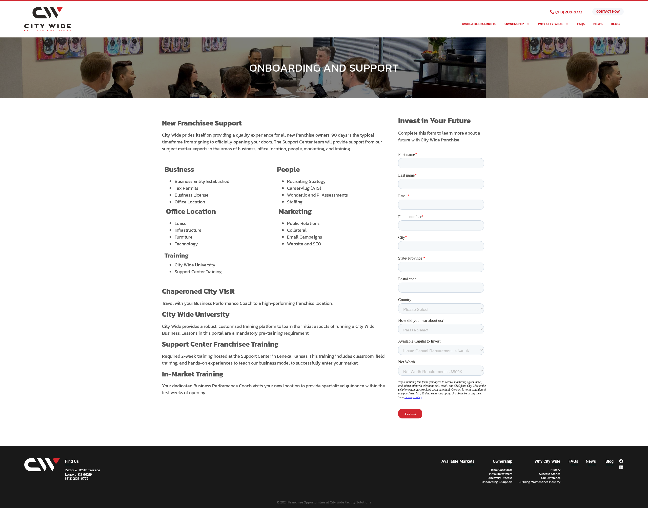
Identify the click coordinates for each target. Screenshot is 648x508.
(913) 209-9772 (76, 478)
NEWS (598, 24)
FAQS (581, 24)
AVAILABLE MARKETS (479, 24)
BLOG (615, 24)
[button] (72, 461)
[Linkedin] (621, 467)
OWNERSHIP (514, 24)
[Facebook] (621, 461)
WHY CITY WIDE (550, 24)
